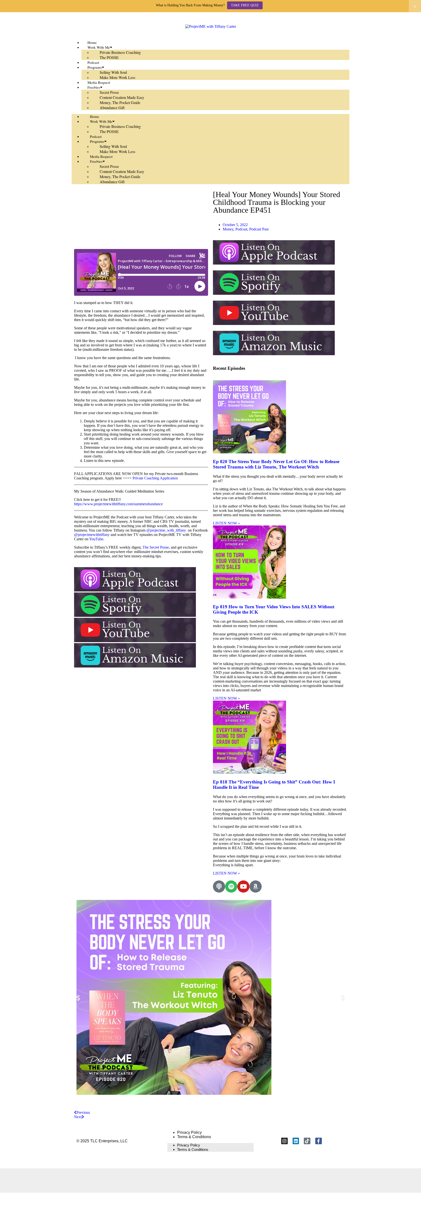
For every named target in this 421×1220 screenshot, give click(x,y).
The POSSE (109, 57)
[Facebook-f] (318, 1141)
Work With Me (98, 47)
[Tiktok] (307, 1141)
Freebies (93, 87)
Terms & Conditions (194, 1137)
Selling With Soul (113, 72)
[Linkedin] (296, 1141)
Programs (94, 67)
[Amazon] (255, 886)
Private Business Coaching (120, 52)
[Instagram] (284, 1141)
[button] (78, 998)
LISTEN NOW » (226, 523)
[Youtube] (243, 886)
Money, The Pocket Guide (120, 102)
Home (94, 116)
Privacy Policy (189, 1132)
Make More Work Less (117, 77)
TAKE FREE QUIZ (245, 5)
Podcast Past (258, 229)
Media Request (101, 156)
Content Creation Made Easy (122, 97)
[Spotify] (231, 886)
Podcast (96, 136)
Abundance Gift (112, 107)
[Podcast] (219, 886)
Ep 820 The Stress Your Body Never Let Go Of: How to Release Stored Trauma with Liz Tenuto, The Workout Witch (276, 464)
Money (228, 229)
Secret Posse (109, 92)
